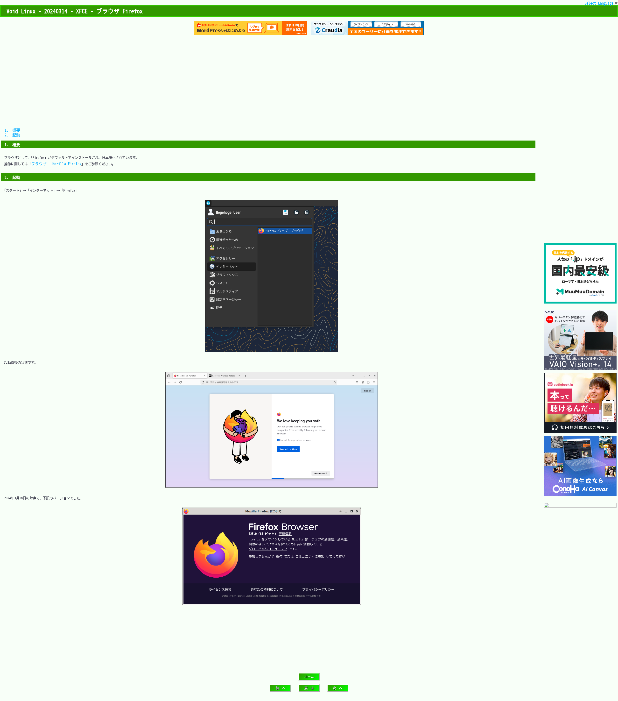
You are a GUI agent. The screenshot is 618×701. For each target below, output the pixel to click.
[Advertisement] (309, 76)
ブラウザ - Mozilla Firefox (56, 163)
